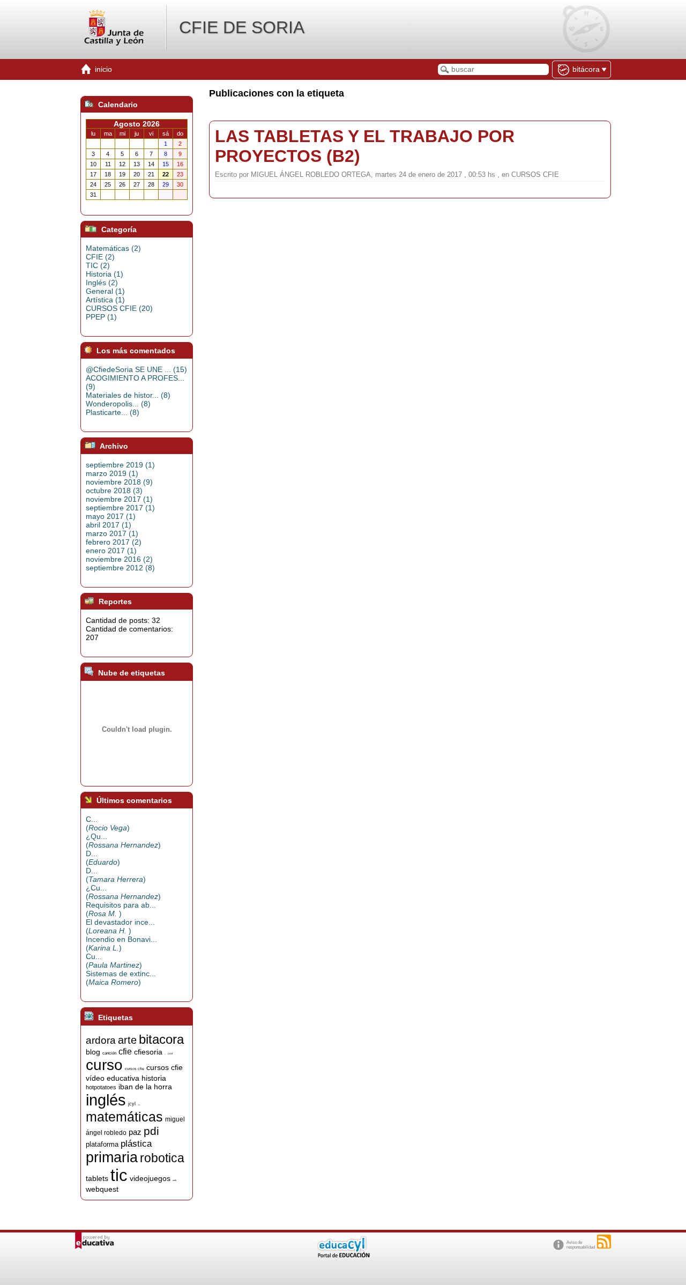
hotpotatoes (101, 1087)
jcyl (132, 1103)
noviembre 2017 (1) (119, 499)
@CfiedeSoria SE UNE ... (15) (136, 369)
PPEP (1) (101, 317)
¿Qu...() (123, 840)
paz (135, 1132)
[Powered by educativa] (94, 1240)
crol (170, 1053)
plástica (136, 1143)
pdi (151, 1131)
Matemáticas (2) (113, 248)
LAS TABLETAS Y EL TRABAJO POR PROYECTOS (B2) (364, 146)
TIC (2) (98, 265)
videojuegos (150, 1178)
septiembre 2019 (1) (120, 464)
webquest (102, 1189)
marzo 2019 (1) (112, 473)
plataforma (102, 1144)
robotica (162, 1158)
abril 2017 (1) (108, 525)
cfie (125, 1051)
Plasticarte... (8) (112, 412)
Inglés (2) (102, 282)
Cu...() (114, 960)
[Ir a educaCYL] (343, 1255)
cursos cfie (134, 1069)
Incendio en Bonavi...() (121, 943)
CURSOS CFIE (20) (119, 308)
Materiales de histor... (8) (128, 395)
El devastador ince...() (120, 926)
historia (153, 1078)
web (174, 1180)
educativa (123, 1078)
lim (139, 1105)
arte (127, 1040)
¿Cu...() (123, 892)
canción (109, 1053)
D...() (103, 857)
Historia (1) (104, 274)
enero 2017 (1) (111, 550)
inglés (106, 1100)
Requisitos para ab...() (121, 909)
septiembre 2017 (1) (120, 507)
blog (93, 1052)
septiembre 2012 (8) (120, 567)
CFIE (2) (100, 256)
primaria (112, 1157)
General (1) (105, 291)
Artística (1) (105, 299)
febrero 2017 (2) (113, 542)
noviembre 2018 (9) (119, 482)
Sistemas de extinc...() (121, 977)
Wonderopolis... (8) (118, 403)
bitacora (161, 1039)
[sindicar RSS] (604, 1242)
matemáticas (124, 1116)
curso (104, 1065)
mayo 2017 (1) (111, 516)
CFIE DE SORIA (241, 27)
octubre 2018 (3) (114, 490)
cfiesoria (148, 1052)
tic (119, 1175)
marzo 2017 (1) (112, 533)
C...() (108, 823)
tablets (97, 1178)
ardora (101, 1040)
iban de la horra (145, 1086)
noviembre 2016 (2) (119, 559)
